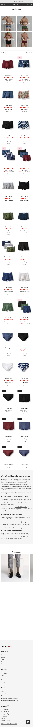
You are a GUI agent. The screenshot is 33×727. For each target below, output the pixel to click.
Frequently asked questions (7, 693)
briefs (11, 479)
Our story (3, 657)
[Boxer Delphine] (8, 65)
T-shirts (2, 680)
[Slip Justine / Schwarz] (8, 398)
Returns (3, 696)
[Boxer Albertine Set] (24, 307)
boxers (6, 479)
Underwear (3, 677)
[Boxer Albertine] (24, 246)
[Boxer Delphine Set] (8, 155)
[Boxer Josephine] (8, 186)
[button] (5, 4)
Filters (4, 52)
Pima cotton (26, 499)
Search (2, 691)
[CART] (30, 4)
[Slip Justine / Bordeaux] (8, 454)
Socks (2, 675)
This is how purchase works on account (9, 700)
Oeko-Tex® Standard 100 (21, 506)
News (2, 659)
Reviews (3, 664)
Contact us (3, 655)
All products (4, 673)
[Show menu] (2, 4)
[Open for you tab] (28, 722)
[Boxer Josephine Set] (8, 246)
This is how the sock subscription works (9, 698)
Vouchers (3, 682)
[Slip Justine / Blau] (24, 454)
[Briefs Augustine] (8, 337)
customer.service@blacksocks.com (9, 723)
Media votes (4, 662)
